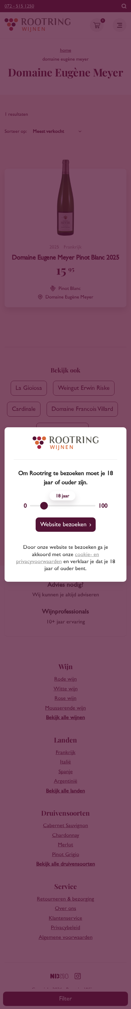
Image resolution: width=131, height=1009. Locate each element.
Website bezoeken (63, 524)
